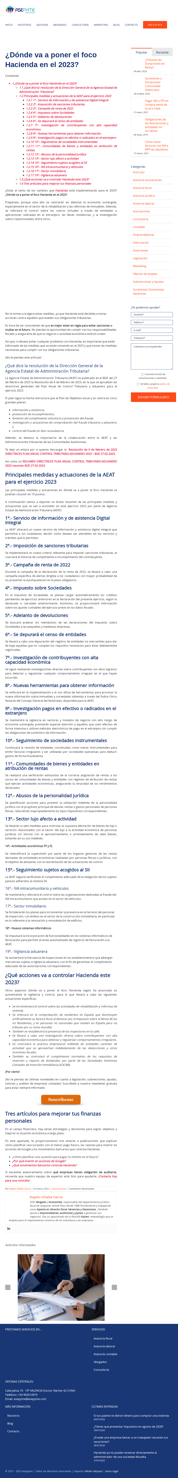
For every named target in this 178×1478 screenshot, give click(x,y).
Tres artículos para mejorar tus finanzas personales (55, 183)
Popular (141, 52)
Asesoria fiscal (59, 1188)
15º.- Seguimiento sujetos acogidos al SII (56, 163)
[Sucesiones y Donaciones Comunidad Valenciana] (138, 78)
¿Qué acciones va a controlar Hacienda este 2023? (54, 179)
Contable (139, 227)
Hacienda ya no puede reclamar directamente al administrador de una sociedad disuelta (125, 1455)
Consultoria (140, 219)
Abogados (100, 1362)
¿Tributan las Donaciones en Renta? (155, 63)
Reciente (162, 52)
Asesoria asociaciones (147, 180)
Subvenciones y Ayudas (148, 282)
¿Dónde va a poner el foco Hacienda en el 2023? (44, 83)
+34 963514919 (27, 1395)
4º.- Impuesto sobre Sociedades (50, 113)
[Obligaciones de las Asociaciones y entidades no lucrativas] (138, 119)
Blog (10, 1423)
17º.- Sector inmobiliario (46, 171)
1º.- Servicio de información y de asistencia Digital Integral (67, 100)
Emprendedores (143, 235)
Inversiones (140, 250)
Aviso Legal (112, 1471)
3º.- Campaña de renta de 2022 (49, 108)
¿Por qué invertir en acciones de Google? (39, 1161)
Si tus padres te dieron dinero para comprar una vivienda (131, 1416)
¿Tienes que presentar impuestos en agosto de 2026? (128, 1426)
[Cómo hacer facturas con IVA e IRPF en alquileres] (138, 142)
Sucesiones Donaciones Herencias (148, 292)
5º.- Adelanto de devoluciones (49, 117)
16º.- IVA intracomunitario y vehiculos (54, 167)
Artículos (139, 172)
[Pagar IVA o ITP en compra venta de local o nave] (138, 101)
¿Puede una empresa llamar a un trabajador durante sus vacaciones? (131, 1440)
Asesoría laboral (104, 1346)
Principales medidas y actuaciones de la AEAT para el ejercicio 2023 (65, 96)
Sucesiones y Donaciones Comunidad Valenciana (153, 84)
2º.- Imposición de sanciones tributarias (55, 104)
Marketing (139, 266)
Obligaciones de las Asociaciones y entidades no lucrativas (156, 125)
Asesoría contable (105, 1354)
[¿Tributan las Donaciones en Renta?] (138, 60)
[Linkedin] (8, 1228)
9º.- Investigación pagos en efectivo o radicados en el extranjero (71, 138)
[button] (6, 38)
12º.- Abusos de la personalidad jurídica (56, 154)
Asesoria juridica (144, 196)
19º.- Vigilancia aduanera (46, 175)
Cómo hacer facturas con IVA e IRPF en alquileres (156, 145)
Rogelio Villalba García (20, 1188)
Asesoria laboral (143, 203)
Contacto (13, 1431)
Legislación (140, 258)
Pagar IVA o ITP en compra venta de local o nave (156, 104)
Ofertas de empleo (145, 274)
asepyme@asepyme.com (30, 1399)
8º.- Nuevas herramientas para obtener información (63, 133)
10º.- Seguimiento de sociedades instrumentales (62, 142)
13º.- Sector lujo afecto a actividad (52, 158)
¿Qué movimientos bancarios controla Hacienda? (44, 1165)
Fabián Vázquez (93, 1471)
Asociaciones (141, 211)
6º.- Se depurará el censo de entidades (54, 121)
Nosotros (13, 1416)
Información (141, 243)
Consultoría (101, 1370)
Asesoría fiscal (103, 1338)
